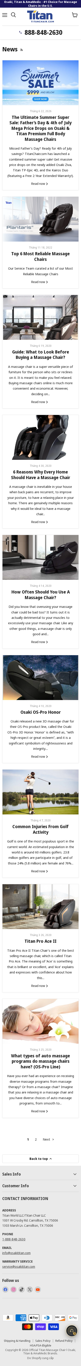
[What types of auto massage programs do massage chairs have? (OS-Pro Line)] (40, 1021)
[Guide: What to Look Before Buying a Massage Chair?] (40, 317)
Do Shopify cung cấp (40, 1358)
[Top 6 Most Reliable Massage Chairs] (40, 219)
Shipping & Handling (17, 1341)
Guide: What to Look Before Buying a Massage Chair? (40, 354)
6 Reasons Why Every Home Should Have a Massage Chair (40, 474)
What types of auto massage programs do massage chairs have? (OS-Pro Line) (40, 1061)
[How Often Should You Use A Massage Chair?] (40, 557)
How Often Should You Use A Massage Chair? (40, 594)
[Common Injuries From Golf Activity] (40, 792)
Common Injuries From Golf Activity (40, 829)
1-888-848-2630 (13, 1239)
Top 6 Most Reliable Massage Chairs (40, 256)
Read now (38, 183)
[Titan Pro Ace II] (40, 906)
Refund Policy (63, 1341)
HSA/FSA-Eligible (40, 1345)
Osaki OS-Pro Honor (40, 712)
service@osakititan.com (18, 1266)
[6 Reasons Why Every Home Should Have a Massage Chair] (40, 437)
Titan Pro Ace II (40, 941)
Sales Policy (42, 1341)
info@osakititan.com (16, 1253)
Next (47, 1139)
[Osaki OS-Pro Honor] (40, 677)
